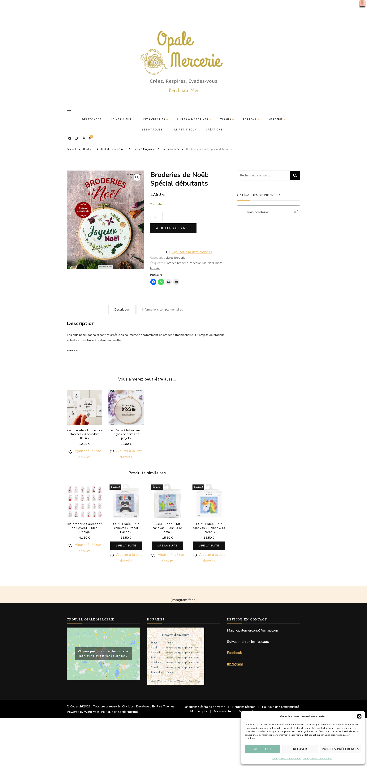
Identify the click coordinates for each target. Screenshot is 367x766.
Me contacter (223, 711)
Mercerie (276, 119)
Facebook (234, 652)
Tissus (225, 119)
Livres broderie (175, 258)
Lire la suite (126, 545)
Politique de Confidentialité (286, 758)
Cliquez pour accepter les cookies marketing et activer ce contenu (103, 654)
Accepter (262, 749)
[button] (362, 3)
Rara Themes (165, 706)
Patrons (250, 119)
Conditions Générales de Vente (204, 707)
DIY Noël (208, 263)
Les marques (152, 129)
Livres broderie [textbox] (267, 212)
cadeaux (195, 263)
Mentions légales (243, 707)
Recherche (295, 175)
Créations (214, 129)
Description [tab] (122, 309)
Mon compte (198, 711)
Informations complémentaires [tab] (162, 309)
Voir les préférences (340, 749)
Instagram (235, 664)
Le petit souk (185, 129)
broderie (182, 263)
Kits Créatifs (154, 119)
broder (171, 263)
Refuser (300, 749)
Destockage (91, 119)
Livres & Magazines (192, 119)
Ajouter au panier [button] (84, 413)
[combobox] (268, 210)
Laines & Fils (121, 119)
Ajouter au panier (173, 228)
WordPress (92, 712)
